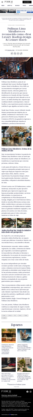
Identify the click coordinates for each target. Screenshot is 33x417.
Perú (15, 315)
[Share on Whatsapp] (18, 53)
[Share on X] (15, 53)
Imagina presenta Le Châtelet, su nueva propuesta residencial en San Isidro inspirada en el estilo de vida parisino (24, 377)
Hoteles (4, 315)
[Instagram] (30, 392)
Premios (20, 315)
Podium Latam (11, 25)
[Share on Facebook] (12, 53)
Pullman (25, 315)
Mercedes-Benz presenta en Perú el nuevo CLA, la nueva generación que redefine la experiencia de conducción (8, 377)
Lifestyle (10, 315)
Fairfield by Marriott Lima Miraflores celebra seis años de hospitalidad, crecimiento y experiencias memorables (8, 349)
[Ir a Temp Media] (13, 415)
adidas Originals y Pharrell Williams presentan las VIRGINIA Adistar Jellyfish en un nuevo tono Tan (24, 348)
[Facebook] (27, 392)
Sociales (4, 317)
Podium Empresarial (20, 25)
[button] (21, 53)
